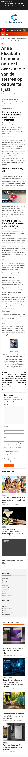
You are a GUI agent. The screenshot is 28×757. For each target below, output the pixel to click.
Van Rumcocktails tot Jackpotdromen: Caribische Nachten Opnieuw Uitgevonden (12, 531)
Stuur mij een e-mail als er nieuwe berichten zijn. (13, 460)
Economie (5, 585)
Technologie (5, 589)
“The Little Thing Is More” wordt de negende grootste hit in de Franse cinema (13, 500)
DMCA (22, 3)
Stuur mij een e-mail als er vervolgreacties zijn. (11, 453)
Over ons (7, 3)
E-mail (6, 432)
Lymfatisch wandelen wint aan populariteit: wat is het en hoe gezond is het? (13, 716)
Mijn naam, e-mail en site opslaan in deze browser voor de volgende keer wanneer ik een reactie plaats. (14, 445)
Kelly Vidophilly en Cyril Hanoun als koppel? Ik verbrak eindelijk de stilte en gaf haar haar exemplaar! (20, 378)
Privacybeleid (20, 5)
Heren (8, 240)
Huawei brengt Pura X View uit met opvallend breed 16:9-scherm (13, 650)
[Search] (25, 34)
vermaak (3, 43)
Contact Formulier (15, 3)
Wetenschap (5, 587)
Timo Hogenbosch (14, 535)
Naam (6, 426)
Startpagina (5, 578)
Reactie (6, 404)
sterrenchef (5, 131)
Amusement (5, 593)
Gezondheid (5, 711)
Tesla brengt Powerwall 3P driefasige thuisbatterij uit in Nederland (12, 747)
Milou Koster (6, 93)
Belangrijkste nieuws (7, 677)
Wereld (4, 583)
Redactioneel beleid (10, 5)
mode (20, 146)
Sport (3, 591)
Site (5, 437)
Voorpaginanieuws (7, 581)
